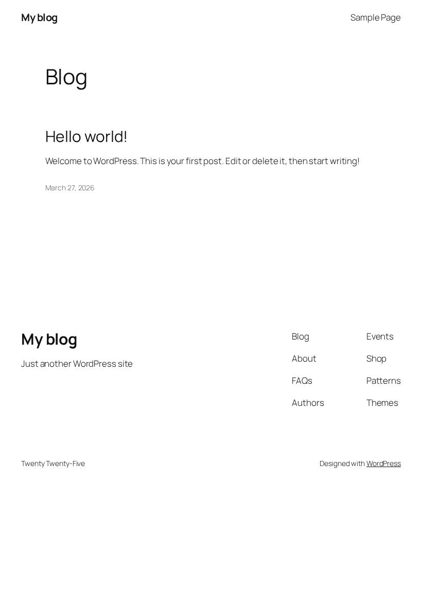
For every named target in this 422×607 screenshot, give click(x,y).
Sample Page (375, 17)
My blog (39, 17)
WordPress (383, 463)
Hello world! (86, 136)
